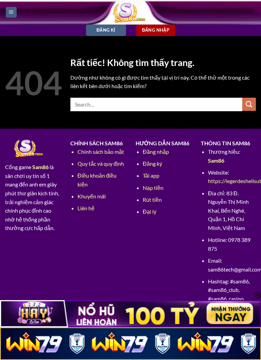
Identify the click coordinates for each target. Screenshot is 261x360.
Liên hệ (85, 208)
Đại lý (149, 211)
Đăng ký (152, 163)
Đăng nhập (156, 151)
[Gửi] (249, 104)
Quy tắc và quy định (100, 163)
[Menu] (11, 12)
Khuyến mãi (91, 196)
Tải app (151, 175)
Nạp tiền (153, 187)
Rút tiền (152, 199)
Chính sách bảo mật (100, 151)
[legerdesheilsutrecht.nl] (130, 12)
